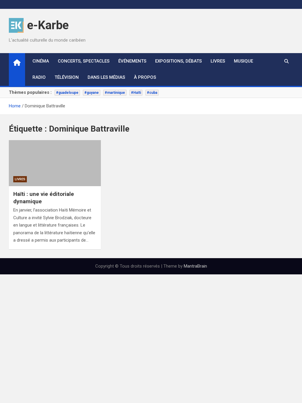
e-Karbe (48, 25)
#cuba (152, 93)
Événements (132, 61)
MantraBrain (195, 266)
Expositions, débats (178, 61)
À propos (145, 77)
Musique (243, 61)
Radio (39, 77)
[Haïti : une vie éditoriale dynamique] (55, 163)
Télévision (67, 77)
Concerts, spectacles (83, 61)
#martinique (115, 93)
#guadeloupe (67, 93)
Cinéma (40, 61)
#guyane (91, 93)
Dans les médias (106, 77)
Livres (218, 61)
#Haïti (136, 93)
